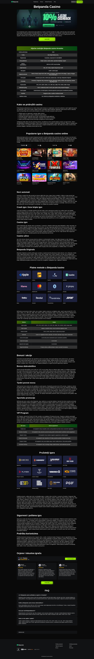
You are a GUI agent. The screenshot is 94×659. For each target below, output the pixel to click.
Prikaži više (47, 582)
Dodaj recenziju (70, 558)
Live (38, 145)
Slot (69, 145)
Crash (54, 145)
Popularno (23, 145)
